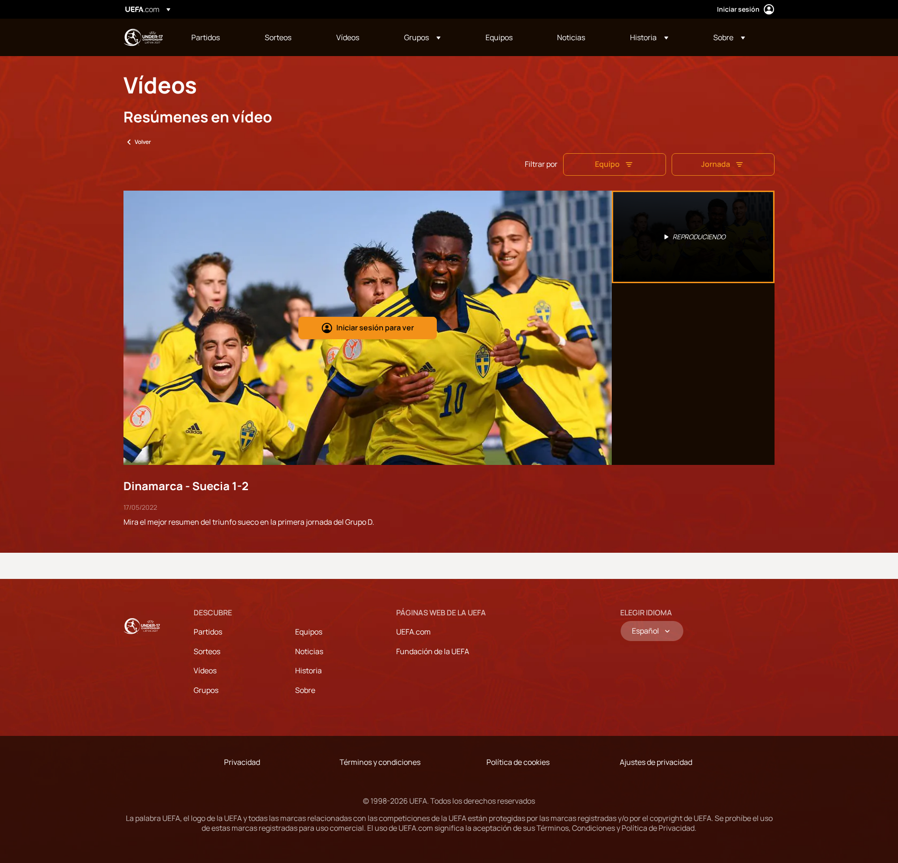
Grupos (206, 690)
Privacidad (242, 762)
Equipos (308, 632)
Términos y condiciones (380, 762)
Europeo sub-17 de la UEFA (143, 37)
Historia (308, 670)
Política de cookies (518, 762)
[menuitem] (216, 37)
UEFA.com (413, 632)
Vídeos (205, 670)
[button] (422, 37)
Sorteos (207, 651)
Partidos (208, 632)
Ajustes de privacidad (656, 762)
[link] (205, 37)
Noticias (309, 651)
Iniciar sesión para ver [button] (375, 327)
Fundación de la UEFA (432, 651)
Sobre (305, 690)
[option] (693, 237)
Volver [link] (143, 142)
